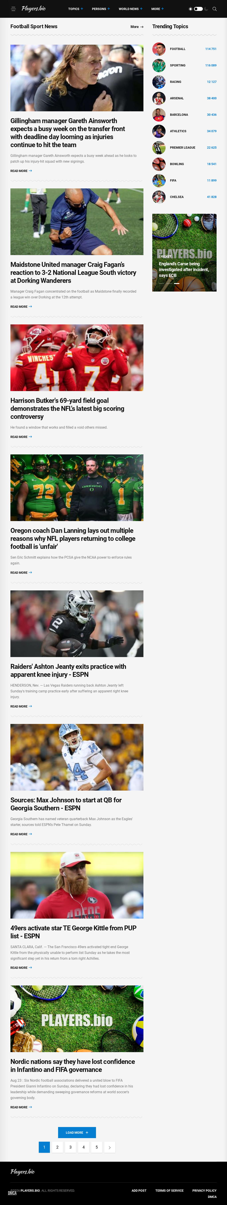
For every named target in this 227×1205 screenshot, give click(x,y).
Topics (73, 9)
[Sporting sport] (159, 65)
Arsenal (177, 98)
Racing (175, 82)
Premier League (182, 147)
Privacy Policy (204, 1190)
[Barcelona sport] (159, 114)
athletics (178, 131)
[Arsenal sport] (159, 98)
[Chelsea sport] (159, 197)
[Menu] (13, 9)
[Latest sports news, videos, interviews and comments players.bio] (34, 8)
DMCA (212, 1197)
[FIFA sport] (159, 180)
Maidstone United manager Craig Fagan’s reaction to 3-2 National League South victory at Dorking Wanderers (73, 272)
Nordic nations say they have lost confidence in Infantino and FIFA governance (72, 1065)
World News (129, 9)
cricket (165, 256)
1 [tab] (161, 283)
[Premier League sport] (159, 147)
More (155, 9)
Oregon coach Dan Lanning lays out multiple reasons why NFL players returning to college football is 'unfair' (72, 538)
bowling (177, 164)
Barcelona (179, 114)
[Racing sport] (159, 82)
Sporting (178, 65)
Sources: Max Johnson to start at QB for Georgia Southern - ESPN (65, 804)
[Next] (109, 1147)
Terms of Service (169, 1190)
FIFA (173, 180)
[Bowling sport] (159, 164)
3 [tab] (176, 283)
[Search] (215, 9)
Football (178, 49)
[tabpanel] (184, 253)
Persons (99, 9)
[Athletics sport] (159, 131)
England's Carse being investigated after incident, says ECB (184, 269)
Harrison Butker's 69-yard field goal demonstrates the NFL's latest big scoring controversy (67, 408)
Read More (19, 171)
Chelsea (177, 197)
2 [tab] (169, 283)
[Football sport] (159, 49)
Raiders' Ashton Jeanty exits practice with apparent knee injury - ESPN (68, 670)
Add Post (139, 1190)
